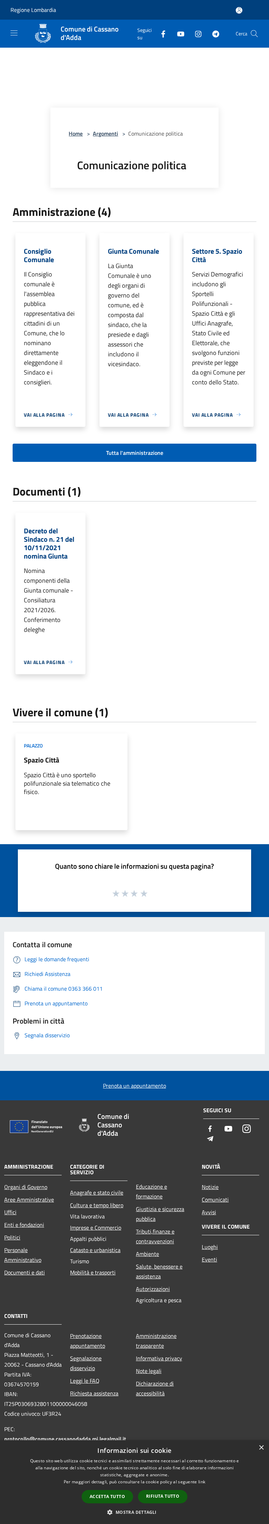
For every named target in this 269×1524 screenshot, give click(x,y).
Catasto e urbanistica (95, 1250)
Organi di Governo (25, 1187)
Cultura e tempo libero (96, 1205)
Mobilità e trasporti (93, 1272)
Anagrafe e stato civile (96, 1192)
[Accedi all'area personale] (239, 10)
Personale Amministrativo (22, 1255)
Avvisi (209, 1212)
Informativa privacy (159, 1358)
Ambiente (147, 1254)
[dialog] (134, 1482)
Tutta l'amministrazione (134, 453)
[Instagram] (195, 33)
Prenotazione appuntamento (87, 1341)
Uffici (10, 1212)
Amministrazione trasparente (156, 1341)
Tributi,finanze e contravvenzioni (155, 1236)
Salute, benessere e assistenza (159, 1271)
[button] (134, 1512)
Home (76, 133)
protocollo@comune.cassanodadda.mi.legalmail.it (65, 1439)
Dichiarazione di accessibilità (155, 1388)
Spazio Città (41, 759)
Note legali (148, 1371)
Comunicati (215, 1199)
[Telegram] (213, 33)
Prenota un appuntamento (134, 1085)
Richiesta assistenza (94, 1393)
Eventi (209, 1259)
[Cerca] (254, 33)
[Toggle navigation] (14, 33)
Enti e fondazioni (24, 1225)
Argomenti (105, 133)
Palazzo (33, 745)
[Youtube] (178, 33)
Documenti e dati (24, 1272)
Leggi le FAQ (84, 1380)
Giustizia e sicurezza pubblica (160, 1214)
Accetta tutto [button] (107, 1496)
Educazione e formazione (151, 1191)
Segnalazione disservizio (86, 1363)
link (201, 1482)
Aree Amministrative (29, 1199)
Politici (12, 1237)
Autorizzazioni (153, 1289)
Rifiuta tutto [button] (162, 1496)
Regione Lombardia (33, 10)
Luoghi (210, 1247)
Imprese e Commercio (95, 1227)
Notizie (210, 1187)
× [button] (261, 1447)
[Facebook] (160, 33)
